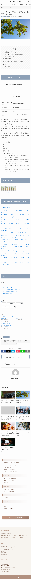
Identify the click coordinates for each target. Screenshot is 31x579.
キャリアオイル (5, 16)
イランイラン (5, 262)
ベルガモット (14, 244)
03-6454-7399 (6, 565)
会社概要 (6, 497)
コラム (5, 506)
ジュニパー (15, 253)
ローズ (11, 217)
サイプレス (14, 257)
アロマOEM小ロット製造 (9, 467)
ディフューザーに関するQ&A (10, 491)
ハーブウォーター (7, 513)
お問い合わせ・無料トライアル (10, 471)
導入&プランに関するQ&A (9, 489)
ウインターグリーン (17, 262)
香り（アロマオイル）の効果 (10, 478)
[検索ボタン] (29, 2)
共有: (9, 66)
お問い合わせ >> (8, 208)
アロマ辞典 (6, 482)
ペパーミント (5, 246)
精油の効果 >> (7, 293)
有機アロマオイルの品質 (9, 480)
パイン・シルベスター (17, 210)
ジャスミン (4, 257)
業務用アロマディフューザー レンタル (12, 462)
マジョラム (4, 244)
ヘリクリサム (25, 244)
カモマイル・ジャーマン (8, 228)
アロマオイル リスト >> (10, 287)
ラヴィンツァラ (15, 237)
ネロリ (3, 223)
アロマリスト (8, 59)
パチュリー (15, 251)
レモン (11, 233)
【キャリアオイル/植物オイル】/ (15, 54)
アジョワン (4, 210)
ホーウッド (4, 219)
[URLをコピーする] (27, 351)
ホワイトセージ (21, 233)
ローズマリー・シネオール (8, 214)
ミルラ (3, 242)
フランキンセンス (17, 246)
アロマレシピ (6, 504)
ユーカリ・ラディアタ (21, 239)
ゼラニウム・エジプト (15, 223)
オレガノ (3, 233)
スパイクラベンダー (6, 235)
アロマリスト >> (8, 192)
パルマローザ (5, 251)
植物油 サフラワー (11, 52)
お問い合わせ (4, 554)
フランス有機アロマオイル (9, 469)
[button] (3, 351)
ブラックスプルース (16, 219)
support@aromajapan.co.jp (9, 567)
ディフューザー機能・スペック (10, 465)
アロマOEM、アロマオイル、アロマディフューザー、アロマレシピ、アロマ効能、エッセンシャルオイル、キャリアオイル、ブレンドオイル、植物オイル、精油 (15, 341)
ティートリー (5, 253)
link (6, 64)
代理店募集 (3, 552)
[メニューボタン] (1, 2)
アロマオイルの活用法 (8, 508)
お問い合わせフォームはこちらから (15, 61)
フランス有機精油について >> (11, 289)
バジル (24, 251)
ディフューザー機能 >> (10, 291)
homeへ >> (6, 296)
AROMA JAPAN (15, 2)
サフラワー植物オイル (6, 343)
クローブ (20, 228)
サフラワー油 (11, 56)
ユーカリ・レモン (6, 239)
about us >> (6, 285)
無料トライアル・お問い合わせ (15, 517)
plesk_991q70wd (15, 378)
